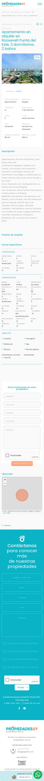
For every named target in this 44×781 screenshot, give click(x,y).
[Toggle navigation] (40, 4)
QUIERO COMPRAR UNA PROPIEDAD (23, 659)
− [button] (5, 483)
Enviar (21, 687)
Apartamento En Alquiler (20, 12)
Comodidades (8, 252)
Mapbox (38, 511)
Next (37, 72)
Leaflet (4, 511)
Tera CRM (6, 513)
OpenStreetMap (22, 511)
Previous (6, 72)
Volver (7, 525)
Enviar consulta (21, 463)
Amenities (6, 333)
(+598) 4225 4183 (12, 703)
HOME (4, 12)
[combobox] (12, 383)
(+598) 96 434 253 (31, 703)
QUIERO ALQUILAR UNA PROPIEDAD (23, 643)
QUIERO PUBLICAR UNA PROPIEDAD (23, 651)
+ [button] (5, 479)
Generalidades (9, 278)
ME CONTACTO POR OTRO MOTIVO (23, 667)
